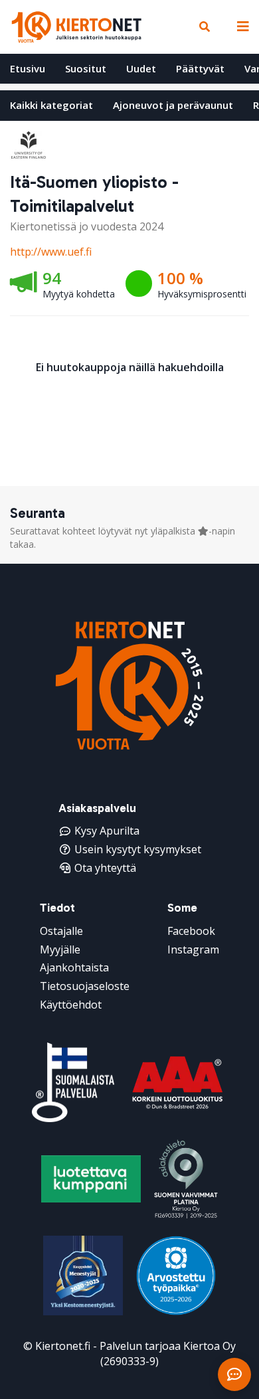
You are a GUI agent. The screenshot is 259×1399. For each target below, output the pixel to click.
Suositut (85, 68)
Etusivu (27, 68)
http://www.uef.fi (51, 251)
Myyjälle (60, 949)
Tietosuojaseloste (85, 986)
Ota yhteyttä (105, 868)
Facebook (191, 931)
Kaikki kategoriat (51, 105)
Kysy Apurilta (106, 830)
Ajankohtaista (74, 967)
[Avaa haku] (204, 26)
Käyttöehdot (71, 1004)
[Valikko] (239, 26)
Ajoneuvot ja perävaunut (173, 105)
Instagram (193, 949)
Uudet (141, 68)
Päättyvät (200, 68)
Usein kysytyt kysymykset (137, 849)
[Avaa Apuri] (234, 1374)
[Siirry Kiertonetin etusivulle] (76, 26)
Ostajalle (61, 931)
